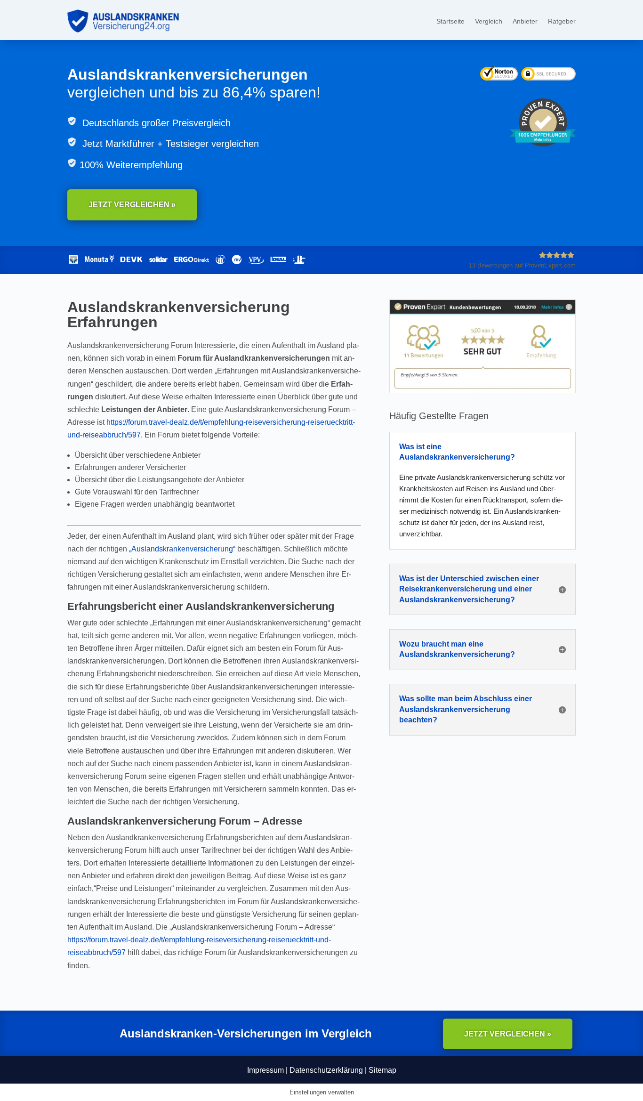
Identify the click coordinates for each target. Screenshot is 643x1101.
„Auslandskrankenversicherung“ (182, 549)
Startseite (450, 21)
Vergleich (488, 21)
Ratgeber (562, 21)
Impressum (265, 1070)
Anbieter (525, 21)
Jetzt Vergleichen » (132, 205)
